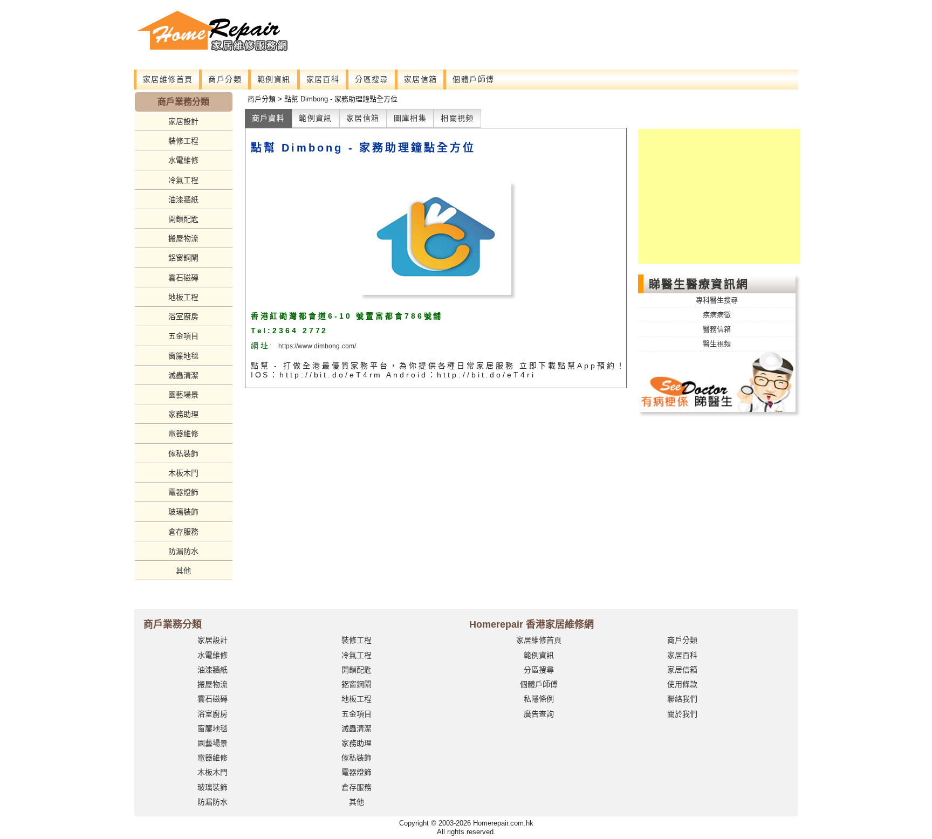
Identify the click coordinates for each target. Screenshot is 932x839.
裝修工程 (183, 140)
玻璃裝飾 (183, 511)
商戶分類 (225, 79)
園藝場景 (183, 394)
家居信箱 (420, 79)
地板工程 (183, 297)
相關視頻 (457, 118)
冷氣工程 (183, 180)
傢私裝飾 (183, 453)
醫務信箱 (717, 329)
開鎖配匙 (183, 219)
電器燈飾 (183, 492)
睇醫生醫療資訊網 (699, 284)
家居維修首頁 (168, 79)
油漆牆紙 (183, 199)
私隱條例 (539, 698)
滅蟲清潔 (183, 375)
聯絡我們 (682, 698)
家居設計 (183, 121)
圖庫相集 (410, 118)
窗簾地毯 (183, 356)
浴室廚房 (183, 316)
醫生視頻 (717, 344)
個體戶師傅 (473, 79)
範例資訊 (274, 79)
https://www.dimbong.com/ (317, 346)
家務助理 (183, 414)
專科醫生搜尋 (717, 300)
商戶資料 (268, 118)
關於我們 (682, 714)
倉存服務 (183, 531)
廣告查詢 (539, 714)
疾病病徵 (717, 315)
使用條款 (682, 684)
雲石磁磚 (183, 277)
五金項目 (183, 336)
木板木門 (183, 473)
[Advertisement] (521, 32)
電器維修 (183, 433)
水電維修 (183, 160)
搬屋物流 (183, 238)
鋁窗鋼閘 (183, 257)
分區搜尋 (371, 79)
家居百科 (323, 79)
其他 (183, 570)
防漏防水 (183, 551)
